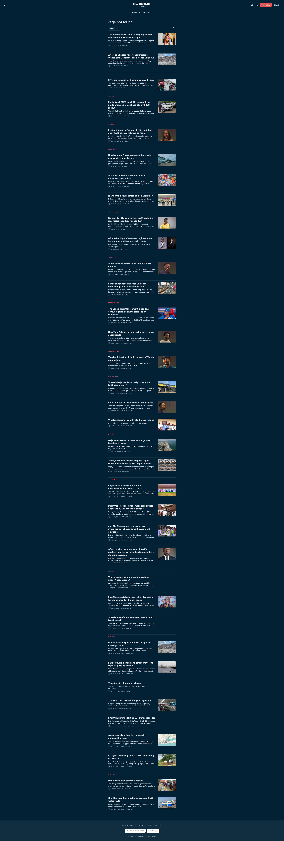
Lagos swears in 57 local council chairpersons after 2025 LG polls (125, 487)
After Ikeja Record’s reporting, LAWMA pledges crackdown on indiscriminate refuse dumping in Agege (131, 552)
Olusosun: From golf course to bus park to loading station (129, 644)
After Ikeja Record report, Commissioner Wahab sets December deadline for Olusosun (131, 56)
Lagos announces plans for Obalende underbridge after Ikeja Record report (127, 285)
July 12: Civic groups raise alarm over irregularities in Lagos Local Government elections (129, 529)
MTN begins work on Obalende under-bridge (131, 80)
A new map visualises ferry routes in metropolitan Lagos (126, 736)
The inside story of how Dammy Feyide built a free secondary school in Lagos (131, 36)
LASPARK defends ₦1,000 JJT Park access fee (131, 718)
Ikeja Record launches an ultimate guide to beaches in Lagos (129, 442)
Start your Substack (136, 831)
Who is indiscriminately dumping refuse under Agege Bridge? (128, 578)
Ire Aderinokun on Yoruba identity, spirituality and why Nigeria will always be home (131, 131)
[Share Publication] (256, 5)
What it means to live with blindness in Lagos (131, 420)
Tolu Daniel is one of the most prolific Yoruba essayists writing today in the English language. (129, 364)
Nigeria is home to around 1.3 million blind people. (127, 423)
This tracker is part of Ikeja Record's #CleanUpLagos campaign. (128, 687)
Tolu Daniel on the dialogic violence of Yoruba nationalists (131, 358)
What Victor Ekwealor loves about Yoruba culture (129, 265)
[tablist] (114, 28)
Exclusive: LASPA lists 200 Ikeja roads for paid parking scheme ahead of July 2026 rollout (129, 105)
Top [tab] (117, 28)
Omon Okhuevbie (122, 45)
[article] (142, 41)
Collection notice (156, 825)
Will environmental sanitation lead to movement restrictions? (127, 177)
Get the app (152, 831)
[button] (134, 12)
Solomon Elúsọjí (123, 141)
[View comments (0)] (125, 48)
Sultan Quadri (126, 517)
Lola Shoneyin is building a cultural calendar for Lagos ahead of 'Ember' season (130, 598)
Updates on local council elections (125, 780)
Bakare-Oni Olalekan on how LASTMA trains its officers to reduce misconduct (130, 219)
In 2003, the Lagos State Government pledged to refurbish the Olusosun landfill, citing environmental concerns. (130, 649)
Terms (146, 825)
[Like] (109, 68)
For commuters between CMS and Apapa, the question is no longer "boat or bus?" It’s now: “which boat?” (131, 805)
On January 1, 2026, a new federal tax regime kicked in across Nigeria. (129, 245)
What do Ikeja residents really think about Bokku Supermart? (129, 383)
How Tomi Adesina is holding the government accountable (131, 333)
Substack (131, 836)
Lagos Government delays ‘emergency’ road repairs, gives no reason (130, 664)
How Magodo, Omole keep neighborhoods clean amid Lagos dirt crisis (129, 156)
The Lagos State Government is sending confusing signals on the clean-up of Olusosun (128, 312)
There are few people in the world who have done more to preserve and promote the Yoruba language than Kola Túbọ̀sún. (130, 407)
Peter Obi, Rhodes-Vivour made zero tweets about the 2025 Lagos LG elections (130, 507)
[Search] (252, 5)
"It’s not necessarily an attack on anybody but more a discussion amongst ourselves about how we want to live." (130, 339)
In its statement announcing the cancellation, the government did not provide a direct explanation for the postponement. (131, 670)
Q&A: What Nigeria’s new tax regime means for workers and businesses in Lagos (130, 239)
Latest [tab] (112, 28)
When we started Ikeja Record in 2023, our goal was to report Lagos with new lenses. (131, 447)
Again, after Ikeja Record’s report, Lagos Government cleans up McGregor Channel (129, 462)
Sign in (277, 5)
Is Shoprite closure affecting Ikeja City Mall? (130, 196)
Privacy (140, 825)
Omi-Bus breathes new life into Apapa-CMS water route (130, 799)
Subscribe (266, 5)
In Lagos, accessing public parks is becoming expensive (131, 757)
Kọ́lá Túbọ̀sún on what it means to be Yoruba (131, 402)
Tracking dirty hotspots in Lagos (125, 683)
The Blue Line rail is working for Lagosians (129, 700)
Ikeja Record (125, 451)
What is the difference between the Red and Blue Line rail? (130, 619)
